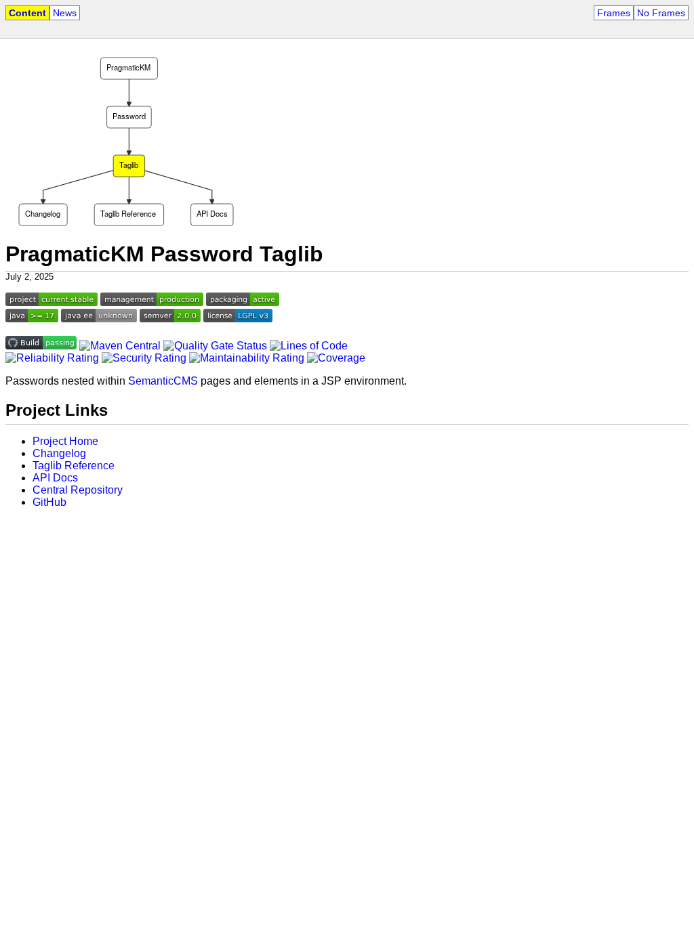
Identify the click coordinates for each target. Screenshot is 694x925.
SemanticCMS (163, 381)
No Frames (661, 12)
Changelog (59, 453)
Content (27, 12)
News (65, 12)
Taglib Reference (74, 465)
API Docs (55, 477)
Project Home (65, 441)
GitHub (49, 502)
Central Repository (78, 490)
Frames (613, 12)
